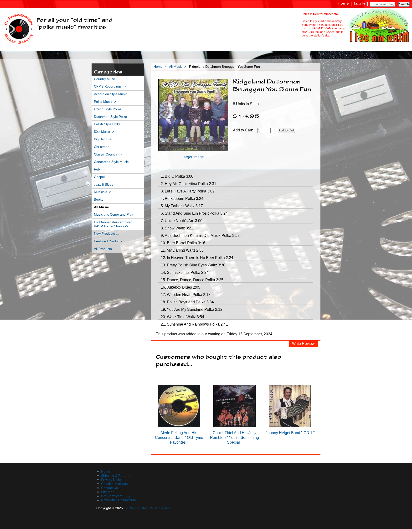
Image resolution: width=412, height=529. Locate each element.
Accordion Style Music (110, 94)
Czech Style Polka (107, 109)
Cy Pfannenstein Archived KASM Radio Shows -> (113, 224)
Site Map (107, 492)
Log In (359, 4)
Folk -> (99, 169)
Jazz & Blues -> (105, 184)
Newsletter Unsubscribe (119, 500)
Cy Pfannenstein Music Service (147, 508)
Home (343, 4)
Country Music (105, 79)
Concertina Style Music (111, 162)
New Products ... (106, 233)
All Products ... (105, 249)
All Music (175, 66)
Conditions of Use (114, 484)
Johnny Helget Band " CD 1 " (290, 433)
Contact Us (109, 488)
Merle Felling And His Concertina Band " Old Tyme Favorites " (179, 437)
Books (98, 199)
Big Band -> (103, 139)
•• (97, 516)
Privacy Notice (112, 480)
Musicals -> (102, 192)
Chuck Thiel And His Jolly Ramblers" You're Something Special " (234, 437)
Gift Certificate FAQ (115, 496)
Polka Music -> (105, 102)
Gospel (99, 177)
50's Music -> (104, 132)
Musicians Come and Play (113, 214)
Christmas (101, 147)
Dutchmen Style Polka (110, 117)
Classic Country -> (108, 154)
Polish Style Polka (107, 124)
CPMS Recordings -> (110, 86)
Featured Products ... (110, 241)
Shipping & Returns (115, 475)
